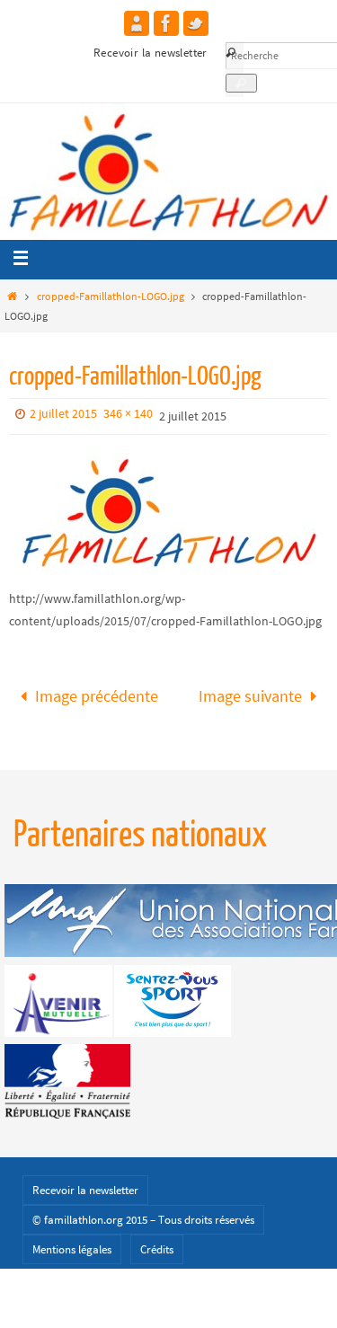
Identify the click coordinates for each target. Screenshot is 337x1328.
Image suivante (250, 693)
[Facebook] (166, 23)
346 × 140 (128, 413)
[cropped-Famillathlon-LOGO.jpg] (168, 512)
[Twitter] (195, 23)
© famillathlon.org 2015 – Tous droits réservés (143, 1214)
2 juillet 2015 (63, 413)
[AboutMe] (136, 23)
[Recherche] (241, 83)
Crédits (156, 1244)
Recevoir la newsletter (150, 52)
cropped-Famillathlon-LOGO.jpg (110, 296)
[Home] (12, 296)
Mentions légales (71, 1244)
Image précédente (96, 693)
